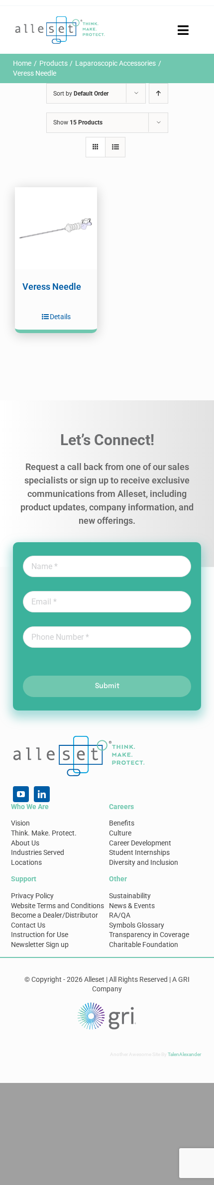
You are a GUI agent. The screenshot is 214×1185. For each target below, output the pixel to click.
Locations (26, 862)
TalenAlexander (184, 1054)
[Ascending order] (158, 93)
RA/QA (119, 915)
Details (60, 317)
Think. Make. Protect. (44, 833)
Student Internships (139, 852)
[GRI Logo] (107, 1005)
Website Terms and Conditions (57, 906)
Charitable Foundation (143, 944)
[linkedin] (42, 794)
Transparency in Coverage (149, 935)
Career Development (140, 843)
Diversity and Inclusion (143, 862)
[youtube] (21, 794)
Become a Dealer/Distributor (54, 915)
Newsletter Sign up (40, 944)
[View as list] (115, 147)
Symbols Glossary (136, 925)
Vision (20, 823)
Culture (120, 833)
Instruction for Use (39, 935)
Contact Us (28, 925)
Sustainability (130, 896)
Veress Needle (51, 286)
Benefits (121, 823)
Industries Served (37, 852)
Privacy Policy (32, 896)
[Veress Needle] (56, 228)
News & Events (132, 906)
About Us (25, 843)
